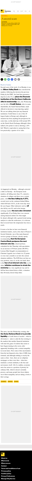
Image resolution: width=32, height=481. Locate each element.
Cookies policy (6, 473)
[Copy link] (19, 79)
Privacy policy (6, 471)
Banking (10, 381)
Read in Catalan (6, 85)
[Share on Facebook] (12, 79)
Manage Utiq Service (8, 478)
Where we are (5, 463)
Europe (16, 381)
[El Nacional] (2, 11)
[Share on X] (2, 79)
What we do (5, 460)
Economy (3, 381)
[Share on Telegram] (8, 79)
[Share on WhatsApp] (5, 79)
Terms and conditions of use (10, 468)
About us (4, 458)
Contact (4, 466)
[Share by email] (15, 79)
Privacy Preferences (8, 476)
